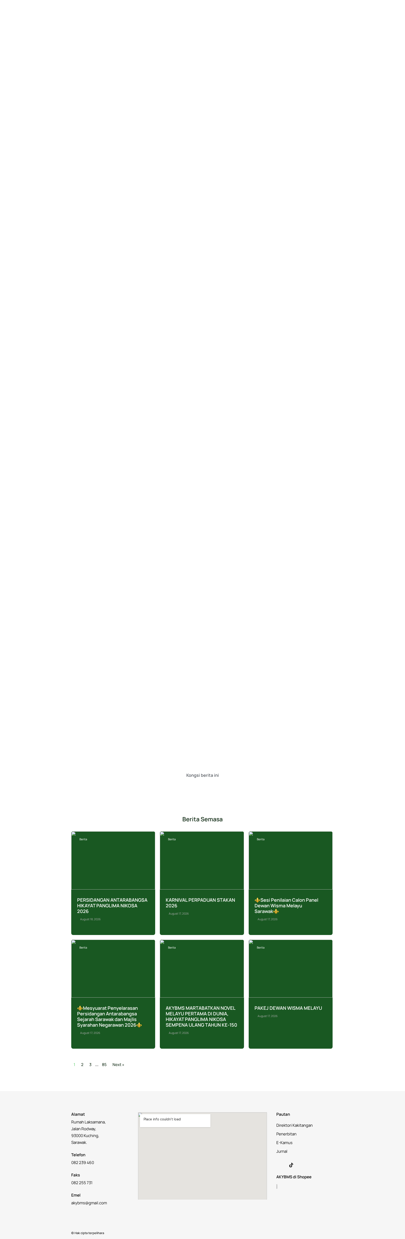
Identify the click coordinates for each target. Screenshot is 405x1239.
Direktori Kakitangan (294, 1125)
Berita (83, 839)
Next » (118, 1064)
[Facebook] (281, 1165)
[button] (181, 786)
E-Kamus (284, 1142)
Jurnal (281, 1151)
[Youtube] (301, 1165)
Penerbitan (286, 1134)
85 (104, 1064)
